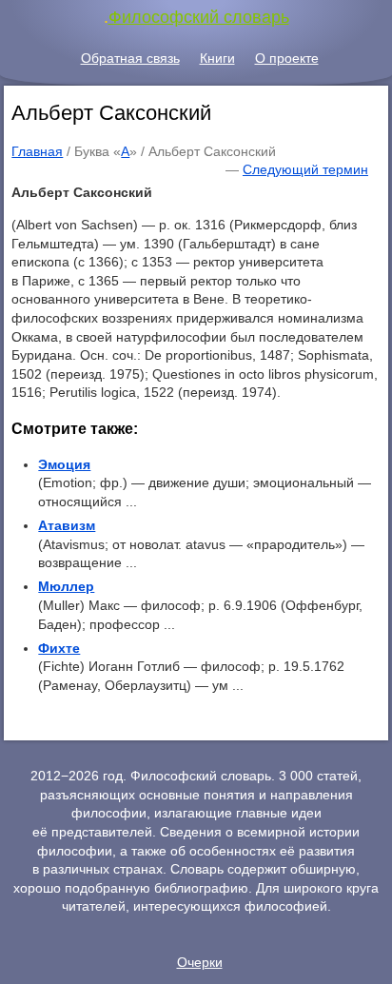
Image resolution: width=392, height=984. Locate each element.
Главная (37, 151)
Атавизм (66, 525)
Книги (217, 58)
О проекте (287, 58)
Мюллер (66, 586)
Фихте (59, 648)
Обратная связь (130, 58)
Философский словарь (198, 17)
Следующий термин (305, 169)
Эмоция (64, 464)
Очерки (200, 962)
